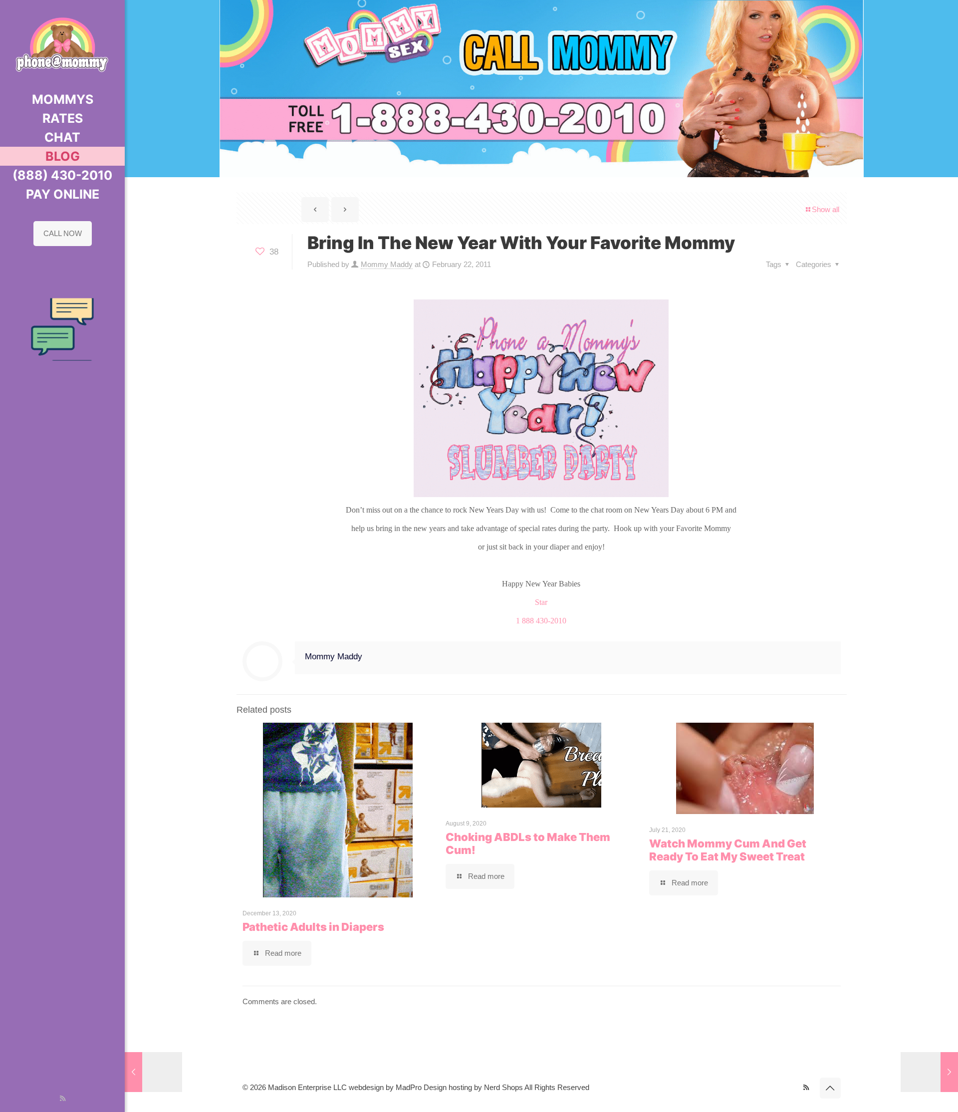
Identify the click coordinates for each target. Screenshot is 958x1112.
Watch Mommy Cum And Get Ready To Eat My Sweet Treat (727, 850)
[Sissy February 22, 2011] (153, 1072)
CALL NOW (62, 233)
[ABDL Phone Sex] (62, 44)
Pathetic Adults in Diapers (313, 926)
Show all (825, 209)
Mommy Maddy (387, 264)
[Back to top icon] (830, 1088)
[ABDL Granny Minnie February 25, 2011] (929, 1072)
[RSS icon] (62, 1098)
